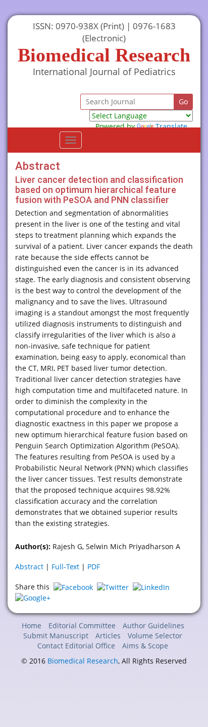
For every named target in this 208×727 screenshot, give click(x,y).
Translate (171, 126)
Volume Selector (155, 635)
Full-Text (65, 566)
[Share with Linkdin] (151, 586)
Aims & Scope (145, 645)
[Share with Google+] (32, 597)
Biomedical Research (82, 661)
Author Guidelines (153, 625)
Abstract (29, 566)
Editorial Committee (82, 625)
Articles (108, 635)
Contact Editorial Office (76, 645)
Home (31, 625)
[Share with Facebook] (73, 586)
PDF (93, 566)
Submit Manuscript (55, 635)
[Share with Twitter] (113, 586)
